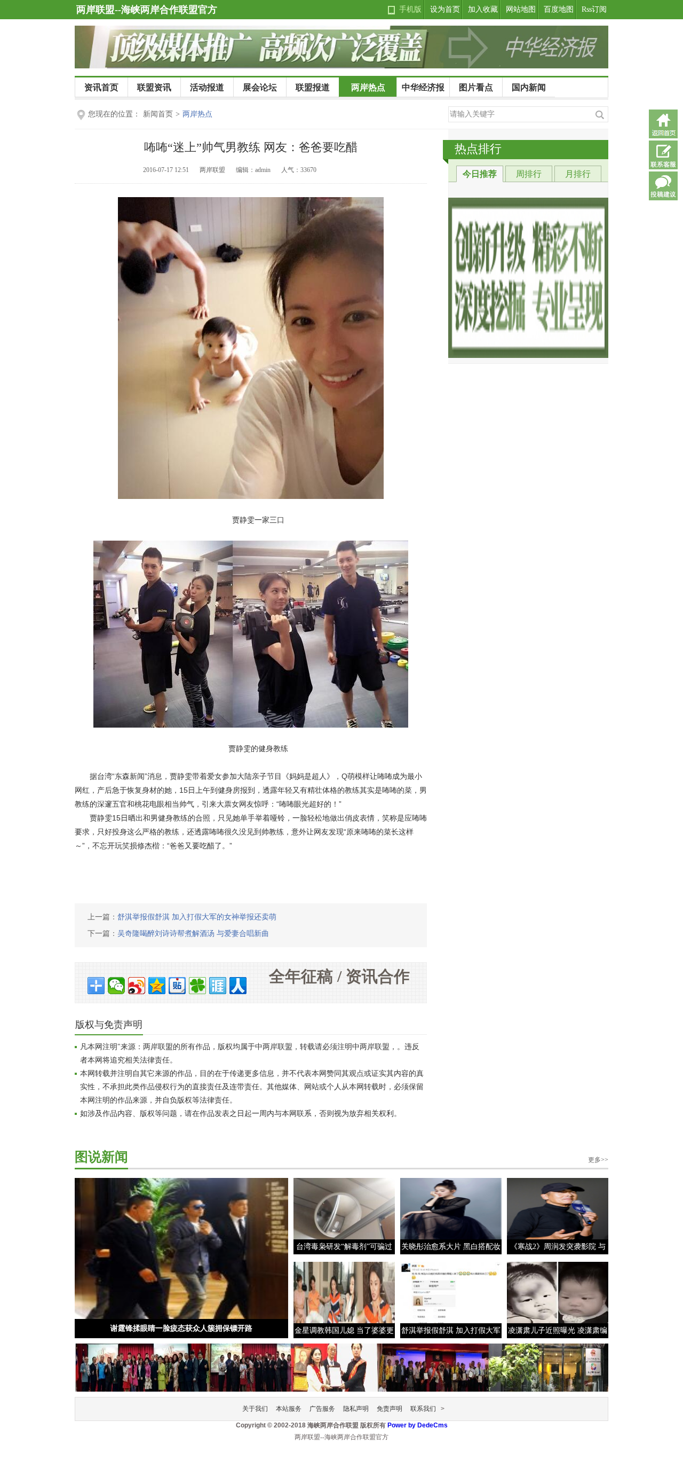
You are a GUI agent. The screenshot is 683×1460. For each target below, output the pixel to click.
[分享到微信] (116, 985)
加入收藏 (483, 9)
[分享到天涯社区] (217, 985)
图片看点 (476, 87)
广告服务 (322, 1408)
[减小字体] (404, 171)
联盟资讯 (154, 87)
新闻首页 (158, 114)
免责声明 (389, 1408)
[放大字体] (420, 171)
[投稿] (663, 185)
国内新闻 (529, 87)
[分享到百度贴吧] (177, 985)
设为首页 (445, 9)
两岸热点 (368, 87)
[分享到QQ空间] (156, 985)
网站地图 (521, 9)
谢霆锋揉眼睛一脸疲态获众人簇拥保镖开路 (181, 1328)
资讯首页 (101, 87)
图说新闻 (101, 1157)
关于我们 (255, 1408)
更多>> (598, 1160)
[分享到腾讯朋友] (197, 985)
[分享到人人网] (238, 985)
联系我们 (423, 1408)
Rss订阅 (594, 9)
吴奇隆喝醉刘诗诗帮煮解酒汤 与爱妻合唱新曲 (193, 934)
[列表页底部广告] (341, 1365)
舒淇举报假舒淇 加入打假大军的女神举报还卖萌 (196, 917)
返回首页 (663, 124)
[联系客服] (663, 154)
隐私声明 (356, 1408)
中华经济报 (423, 87)
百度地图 (559, 9)
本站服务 (288, 1408)
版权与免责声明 (108, 1024)
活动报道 (207, 87)
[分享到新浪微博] (136, 985)
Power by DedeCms (417, 1425)
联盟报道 (313, 87)
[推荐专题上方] (528, 278)
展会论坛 (260, 87)
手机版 (410, 9)
